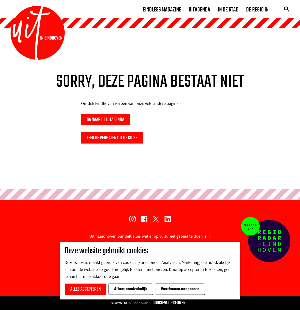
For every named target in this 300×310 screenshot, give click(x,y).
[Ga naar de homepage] (38, 33)
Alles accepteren (85, 289)
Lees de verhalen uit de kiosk (112, 138)
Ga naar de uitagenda (105, 120)
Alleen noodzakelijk (130, 289)
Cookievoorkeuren (169, 302)
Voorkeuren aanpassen (180, 289)
